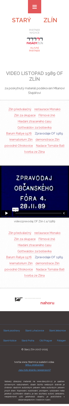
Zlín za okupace (25, 115)
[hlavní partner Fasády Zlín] (34, 44)
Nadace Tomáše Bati (50, 145)
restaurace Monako (47, 109)
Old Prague (46, 340)
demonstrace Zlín (47, 139)
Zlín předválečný (19, 109)
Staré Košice (9, 340)
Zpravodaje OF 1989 (49, 133)
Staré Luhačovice (34, 330)
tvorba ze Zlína (34, 152)
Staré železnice (57, 330)
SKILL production (34, 364)
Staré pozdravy (11, 330)
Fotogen (61, 340)
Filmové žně (46, 115)
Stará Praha (28, 340)
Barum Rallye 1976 (19, 133)
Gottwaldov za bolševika (34, 127)
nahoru (47, 302)
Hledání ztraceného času (34, 121)
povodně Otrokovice (19, 145)
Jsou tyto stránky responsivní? (34, 370)
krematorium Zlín (21, 139)
